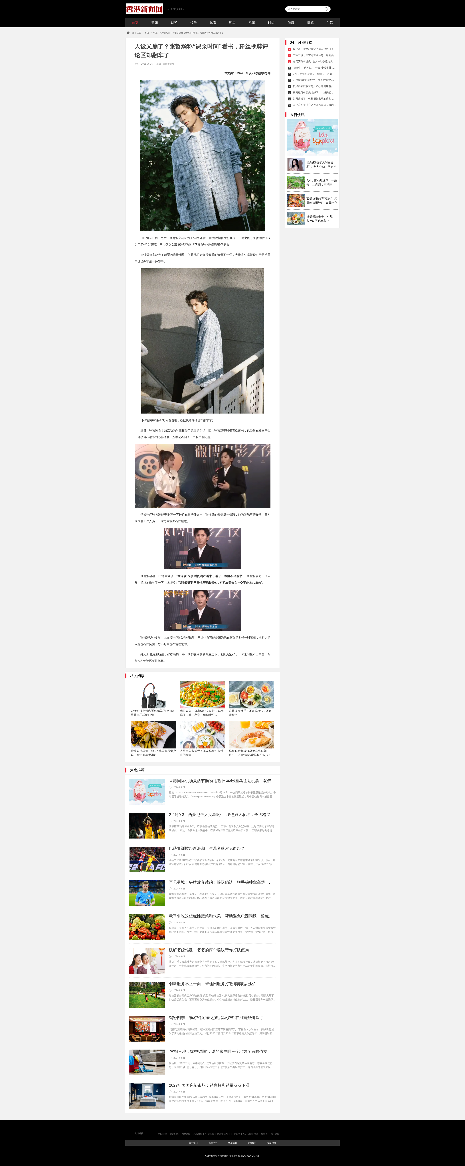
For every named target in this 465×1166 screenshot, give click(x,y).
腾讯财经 (174, 1134)
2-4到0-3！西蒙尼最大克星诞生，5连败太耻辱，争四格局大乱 (222, 814)
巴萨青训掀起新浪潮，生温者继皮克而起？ (207, 848)
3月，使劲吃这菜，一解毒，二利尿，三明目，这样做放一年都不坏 (315, 73)
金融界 (264, 1134)
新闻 (154, 23)
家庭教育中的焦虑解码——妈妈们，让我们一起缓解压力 (315, 92)
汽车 (252, 23)
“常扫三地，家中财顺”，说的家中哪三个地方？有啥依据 (218, 1051)
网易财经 (186, 1134)
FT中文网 (235, 1134)
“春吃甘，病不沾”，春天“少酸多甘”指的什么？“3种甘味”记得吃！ (315, 67)
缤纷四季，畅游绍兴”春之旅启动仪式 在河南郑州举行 (216, 1017)
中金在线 (209, 1134)
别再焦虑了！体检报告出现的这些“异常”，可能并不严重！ (315, 98)
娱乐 (193, 23)
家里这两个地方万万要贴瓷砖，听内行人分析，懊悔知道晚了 (315, 104)
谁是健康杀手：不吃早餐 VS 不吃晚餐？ (320, 218)
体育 (213, 23)
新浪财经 (162, 1134)
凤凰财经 (197, 1134)
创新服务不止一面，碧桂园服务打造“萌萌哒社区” (212, 984)
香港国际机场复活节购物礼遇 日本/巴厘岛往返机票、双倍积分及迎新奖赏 (222, 780)
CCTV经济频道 (250, 1134)
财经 (174, 23)
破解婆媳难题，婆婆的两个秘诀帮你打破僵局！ (211, 950)
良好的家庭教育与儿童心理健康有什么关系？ (315, 86)
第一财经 (275, 1134)
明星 (232, 23)
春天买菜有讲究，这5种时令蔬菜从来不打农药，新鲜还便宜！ (315, 61)
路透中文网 (222, 1134)
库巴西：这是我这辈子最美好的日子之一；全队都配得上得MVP (315, 49)
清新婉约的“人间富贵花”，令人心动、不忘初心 (321, 165)
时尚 (271, 23)
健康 (291, 23)
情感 (310, 23)
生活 (330, 23)
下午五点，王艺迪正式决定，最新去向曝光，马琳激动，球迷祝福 (315, 55)
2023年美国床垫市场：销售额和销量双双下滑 (209, 1085)
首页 (135, 23)
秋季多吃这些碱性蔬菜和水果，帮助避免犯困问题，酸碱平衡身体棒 (222, 916)
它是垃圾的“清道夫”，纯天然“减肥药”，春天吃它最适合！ (315, 80)
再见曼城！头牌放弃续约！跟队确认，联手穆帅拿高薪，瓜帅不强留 (222, 882)
